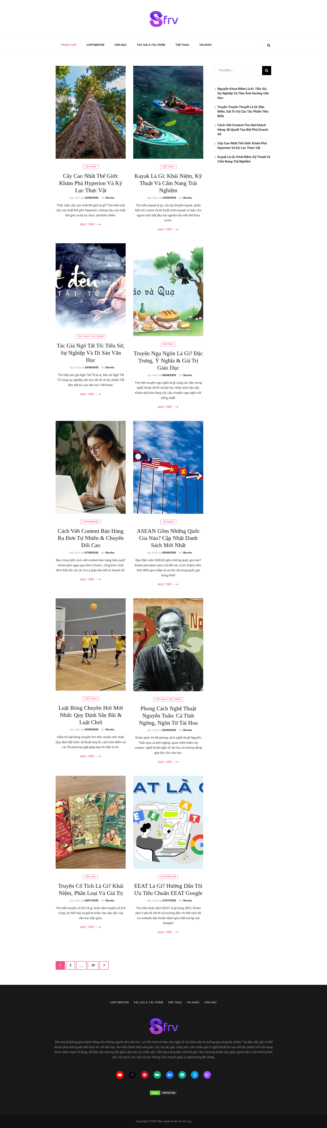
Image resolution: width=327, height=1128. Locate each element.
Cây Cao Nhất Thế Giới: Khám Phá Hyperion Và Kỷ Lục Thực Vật (90, 183)
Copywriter (95, 44)
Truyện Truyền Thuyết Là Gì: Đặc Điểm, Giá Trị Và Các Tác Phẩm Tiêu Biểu (243, 111)
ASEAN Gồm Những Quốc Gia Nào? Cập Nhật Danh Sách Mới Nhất (168, 538)
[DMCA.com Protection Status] (163, 1093)
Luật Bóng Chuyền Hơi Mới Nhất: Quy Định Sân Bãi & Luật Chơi (90, 715)
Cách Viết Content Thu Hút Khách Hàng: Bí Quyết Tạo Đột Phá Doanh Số (242, 130)
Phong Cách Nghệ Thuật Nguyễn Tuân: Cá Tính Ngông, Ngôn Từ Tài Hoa (168, 715)
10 (95, 965)
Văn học (120, 44)
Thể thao (182, 44)
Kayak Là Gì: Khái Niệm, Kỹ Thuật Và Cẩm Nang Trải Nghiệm (168, 183)
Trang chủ (68, 44)
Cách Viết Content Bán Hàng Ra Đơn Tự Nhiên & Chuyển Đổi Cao (91, 538)
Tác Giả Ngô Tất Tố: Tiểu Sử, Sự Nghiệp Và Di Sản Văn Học (91, 352)
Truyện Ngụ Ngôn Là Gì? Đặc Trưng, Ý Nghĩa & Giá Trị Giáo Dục (168, 360)
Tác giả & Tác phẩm (151, 44)
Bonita (110, 197)
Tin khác (205, 44)
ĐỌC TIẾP (87, 224)
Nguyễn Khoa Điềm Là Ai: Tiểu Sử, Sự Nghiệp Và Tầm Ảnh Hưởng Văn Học (243, 93)
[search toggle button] (268, 45)
